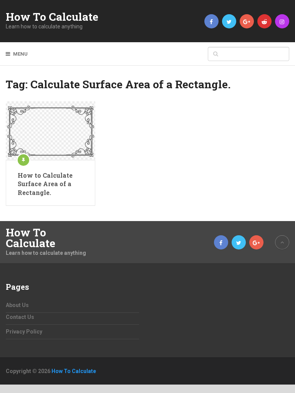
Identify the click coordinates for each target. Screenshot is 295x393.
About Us (17, 305)
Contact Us (20, 317)
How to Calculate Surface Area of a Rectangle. (45, 183)
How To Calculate (52, 17)
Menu (20, 54)
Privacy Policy (24, 332)
